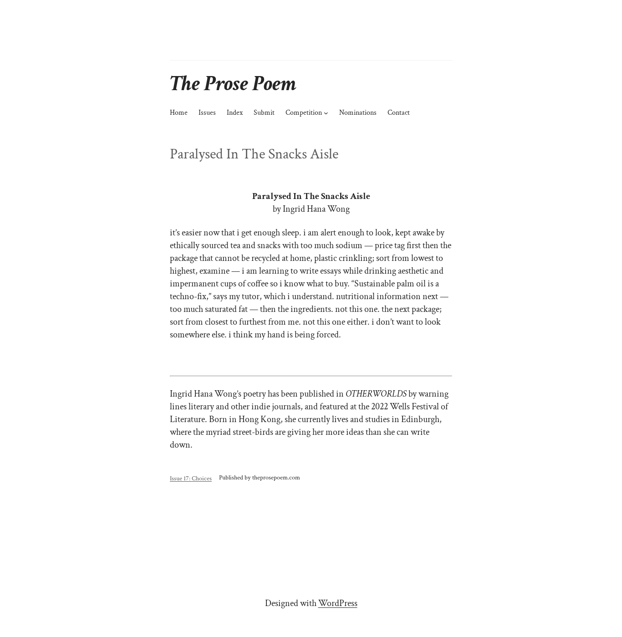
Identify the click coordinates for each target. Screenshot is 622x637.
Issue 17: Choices (191, 478)
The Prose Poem (233, 83)
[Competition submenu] (326, 113)
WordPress (337, 603)
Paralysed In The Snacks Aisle (254, 154)
